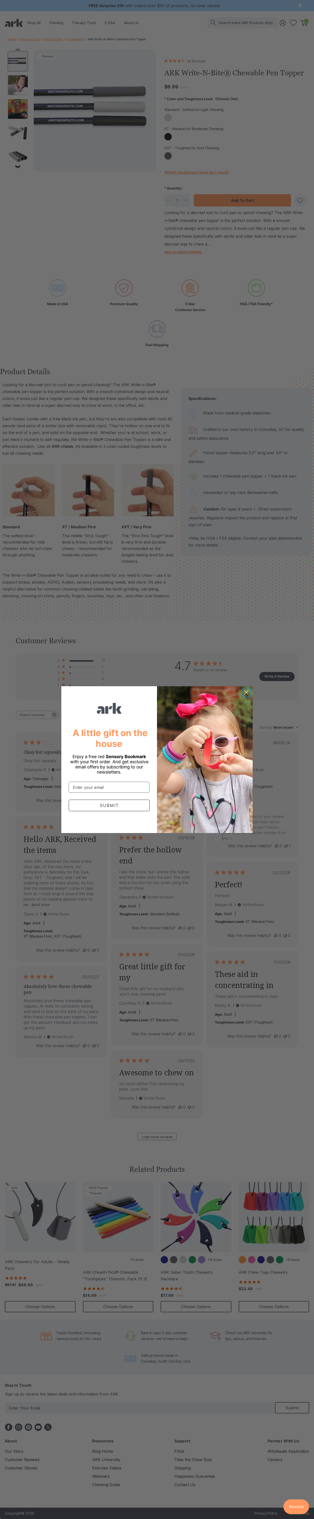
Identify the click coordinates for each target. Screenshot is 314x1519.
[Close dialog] (246, 692)
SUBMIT (109, 805)
